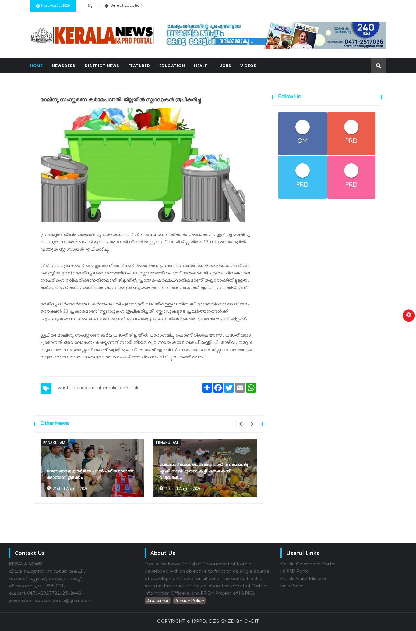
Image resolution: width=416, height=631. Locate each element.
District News (102, 66)
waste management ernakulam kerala (99, 388)
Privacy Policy (189, 601)
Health (202, 66)
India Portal (292, 586)
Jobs (225, 66)
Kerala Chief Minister (303, 579)
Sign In (93, 6)
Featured (139, 66)
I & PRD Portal (295, 572)
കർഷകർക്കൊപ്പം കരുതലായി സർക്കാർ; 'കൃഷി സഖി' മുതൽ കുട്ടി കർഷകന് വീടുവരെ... (203, 471)
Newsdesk (64, 66)
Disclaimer (157, 601)
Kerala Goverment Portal (307, 564)
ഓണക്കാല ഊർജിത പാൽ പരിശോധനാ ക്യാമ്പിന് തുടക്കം (91, 475)
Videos (248, 66)
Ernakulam (54, 442)
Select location (125, 6)
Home (36, 66)
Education (172, 66)
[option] (92, 468)
